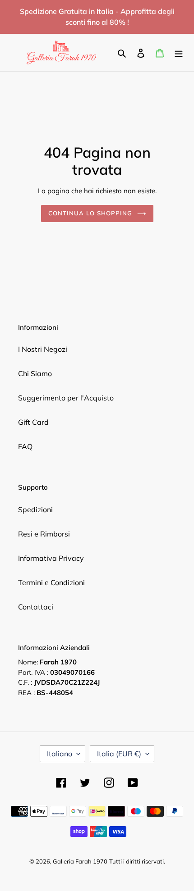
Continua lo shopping (90, 213)
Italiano (59, 753)
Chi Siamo (35, 373)
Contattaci (35, 606)
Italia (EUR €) (119, 753)
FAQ (25, 446)
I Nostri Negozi (42, 349)
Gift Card (33, 422)
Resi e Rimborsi (44, 533)
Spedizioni (35, 509)
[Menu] (178, 52)
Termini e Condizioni (51, 582)
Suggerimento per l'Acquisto (66, 397)
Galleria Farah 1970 (80, 861)
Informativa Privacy (51, 558)
